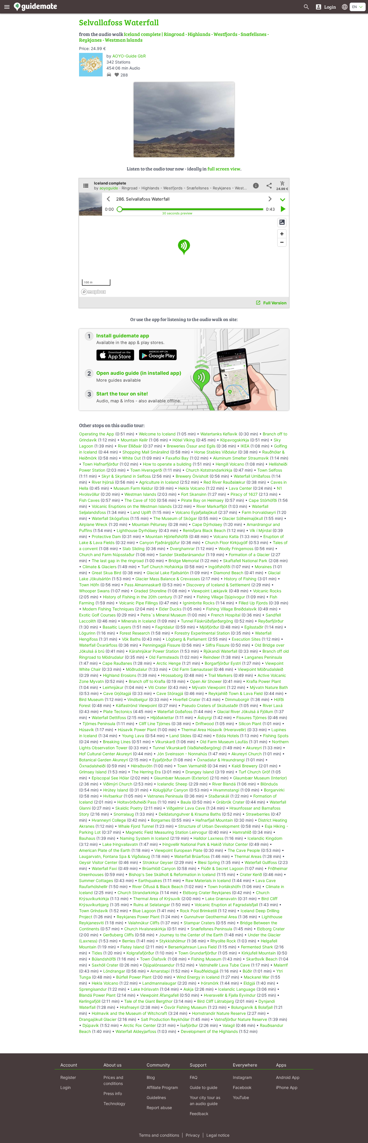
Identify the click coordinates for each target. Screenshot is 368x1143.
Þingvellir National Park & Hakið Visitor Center (205, 844)
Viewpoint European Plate (178, 850)
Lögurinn (87, 633)
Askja (188, 989)
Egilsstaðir (253, 627)
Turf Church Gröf (254, 771)
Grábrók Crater (230, 802)
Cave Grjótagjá (117, 693)
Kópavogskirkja (234, 439)
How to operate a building (167, 464)
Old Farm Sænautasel (192, 669)
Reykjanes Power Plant (138, 916)
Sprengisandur (93, 989)
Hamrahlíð (242, 832)
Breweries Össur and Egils (191, 445)
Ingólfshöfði (219, 566)
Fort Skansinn (193, 494)
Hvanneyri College (109, 820)
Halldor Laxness (208, 838)
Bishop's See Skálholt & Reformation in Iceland (172, 874)
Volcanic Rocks (267, 590)
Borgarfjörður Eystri (223, 663)
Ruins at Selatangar (151, 904)
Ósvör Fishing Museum (185, 1007)
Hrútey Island (115, 789)
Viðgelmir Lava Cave (185, 808)
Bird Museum (91, 699)
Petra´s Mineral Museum (163, 614)
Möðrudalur (136, 669)
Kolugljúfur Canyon (170, 789)
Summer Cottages (96, 880)
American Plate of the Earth (104, 850)
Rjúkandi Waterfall (220, 651)
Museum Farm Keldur (133, 488)
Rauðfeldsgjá (206, 971)
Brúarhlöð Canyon (159, 868)
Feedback (199, 1113)
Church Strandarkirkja (138, 892)
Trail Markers (220, 675)
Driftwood (204, 723)
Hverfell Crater (186, 699)
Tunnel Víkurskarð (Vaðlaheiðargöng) (187, 747)
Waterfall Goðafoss (174, 711)
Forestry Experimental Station (202, 633)
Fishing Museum (206, 958)
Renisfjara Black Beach (204, 530)
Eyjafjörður (162, 759)
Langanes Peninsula (263, 657)
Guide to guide (203, 1087)
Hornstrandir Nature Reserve (219, 1013)
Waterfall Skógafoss (110, 518)
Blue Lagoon (144, 910)
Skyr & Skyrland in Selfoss (126, 476)
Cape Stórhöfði (263, 500)
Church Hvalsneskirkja (145, 928)
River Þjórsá (103, 482)
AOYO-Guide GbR (129, 55)
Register (68, 1077)
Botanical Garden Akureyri (103, 759)
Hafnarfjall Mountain (214, 820)
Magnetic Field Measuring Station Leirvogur (166, 832)
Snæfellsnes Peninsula (211, 928)
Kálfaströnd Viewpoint (136, 705)
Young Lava (133, 735)
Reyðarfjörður (270, 620)
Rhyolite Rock (223, 940)
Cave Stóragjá (169, 693)
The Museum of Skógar (175, 518)
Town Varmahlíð (191, 765)
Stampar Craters (199, 922)
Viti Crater (157, 687)
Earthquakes (150, 880)
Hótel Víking (183, 439)
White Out (131, 458)
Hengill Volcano (230, 464)
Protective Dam (106, 536)
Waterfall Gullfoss (261, 862)
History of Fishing (240, 578)
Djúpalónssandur (159, 965)
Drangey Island (199, 771)
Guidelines (156, 1097)
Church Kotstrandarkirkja (209, 470)
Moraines (263, 566)
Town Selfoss (269, 470)
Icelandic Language (236, 989)
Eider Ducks (170, 608)
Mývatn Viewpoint (209, 687)
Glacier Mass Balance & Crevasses (167, 578)
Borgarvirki (274, 789)
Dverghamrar (182, 548)
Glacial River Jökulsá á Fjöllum (245, 711)
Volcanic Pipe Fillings (138, 602)
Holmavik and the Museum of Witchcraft (129, 1013)
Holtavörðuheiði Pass (136, 802)
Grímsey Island (93, 771)
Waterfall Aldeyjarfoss (136, 1031)
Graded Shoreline (150, 590)
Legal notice (217, 1135)
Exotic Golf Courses (97, 614)
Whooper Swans (94, 590)
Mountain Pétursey (149, 524)
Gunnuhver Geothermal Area (210, 916)
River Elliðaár (130, 445)
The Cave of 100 (140, 500)
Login (65, 1087)
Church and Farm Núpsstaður (107, 554)
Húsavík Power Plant (137, 729)
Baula (186, 802)
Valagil (229, 1025)
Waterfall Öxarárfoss (98, 645)
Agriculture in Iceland (159, 482)
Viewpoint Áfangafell (159, 995)
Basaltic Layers (117, 627)
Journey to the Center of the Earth (191, 934)
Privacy (193, 1135)
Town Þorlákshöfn (224, 886)
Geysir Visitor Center (98, 862)
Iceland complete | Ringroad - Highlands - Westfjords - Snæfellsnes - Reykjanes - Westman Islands (174, 37)
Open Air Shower (206, 681)
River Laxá (273, 705)
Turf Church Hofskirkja (162, 566)
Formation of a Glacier (249, 554)
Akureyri (254, 747)
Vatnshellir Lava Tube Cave (224, 965)
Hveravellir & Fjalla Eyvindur (230, 995)
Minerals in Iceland (138, 620)
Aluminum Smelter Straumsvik (241, 458)
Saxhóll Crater (105, 965)
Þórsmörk (210, 983)
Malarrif (281, 965)
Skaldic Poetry (129, 808)
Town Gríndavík (93, 910)
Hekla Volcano (191, 488)
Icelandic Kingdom (265, 838)
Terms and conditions (159, 1135)
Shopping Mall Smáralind (145, 451)
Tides (97, 952)
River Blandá (224, 783)
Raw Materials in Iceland (208, 880)
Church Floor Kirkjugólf (226, 542)
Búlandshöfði (104, 958)
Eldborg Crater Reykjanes (207, 892)
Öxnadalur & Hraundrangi (221, 759)
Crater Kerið (251, 874)
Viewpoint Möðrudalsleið (260, 669)
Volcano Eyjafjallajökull (196, 512)
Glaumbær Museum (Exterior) (181, 777)
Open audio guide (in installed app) (138, 373)
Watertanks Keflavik (218, 433)
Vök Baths (131, 639)
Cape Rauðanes (117, 663)
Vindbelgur (137, 699)
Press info (112, 1093)
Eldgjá (249, 983)
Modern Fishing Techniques (108, 608)
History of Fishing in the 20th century (137, 596)
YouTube (241, 1097)
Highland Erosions (119, 675)
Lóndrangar (114, 971)
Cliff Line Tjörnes (154, 723)
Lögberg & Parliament (186, 639)
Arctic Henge (168, 663)
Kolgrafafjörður (140, 952)
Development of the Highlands (209, 1031)
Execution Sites (246, 639)
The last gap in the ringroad (118, 560)
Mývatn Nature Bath (269, 687)
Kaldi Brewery (245, 765)
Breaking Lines (117, 741)
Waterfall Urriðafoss (252, 476)
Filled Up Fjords (253, 602)
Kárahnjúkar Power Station (154, 651)
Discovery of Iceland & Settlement (218, 584)
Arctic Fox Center (139, 1025)
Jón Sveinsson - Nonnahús (182, 753)
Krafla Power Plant (263, 681)
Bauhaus (87, 838)
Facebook (242, 1087)
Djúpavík (91, 1025)
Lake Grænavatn (221, 898)
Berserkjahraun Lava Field (192, 946)
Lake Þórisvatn (145, 989)
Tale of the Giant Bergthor (148, 1001)
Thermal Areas (247, 856)
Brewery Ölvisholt (192, 476)
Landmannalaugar (159, 983)
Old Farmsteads (164, 657)
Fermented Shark (257, 946)
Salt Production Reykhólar (165, 1019)
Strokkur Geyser (158, 862)
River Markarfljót (211, 506)
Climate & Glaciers (99, 566)
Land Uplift (141, 512)
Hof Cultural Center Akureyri (105, 753)
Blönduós (269, 783)
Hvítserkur (112, 796)
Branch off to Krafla (147, 681)
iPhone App (287, 1087)
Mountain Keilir (134, 439)
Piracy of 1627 (244, 494)
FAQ (194, 1077)
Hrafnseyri (129, 1007)
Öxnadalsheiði (92, 765)
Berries (128, 940)
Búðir (247, 971)
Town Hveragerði (146, 470)
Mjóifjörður (209, 627)
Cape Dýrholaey (207, 524)
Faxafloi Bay (177, 458)
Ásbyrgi (205, 717)
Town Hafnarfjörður (101, 464)
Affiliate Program (162, 1087)
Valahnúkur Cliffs (143, 922)
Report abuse (159, 1107)
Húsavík (86, 729)
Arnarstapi (160, 971)
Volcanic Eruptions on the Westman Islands (132, 506)
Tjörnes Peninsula (99, 723)
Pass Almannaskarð (142, 584)
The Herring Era (146, 771)
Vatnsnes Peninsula (165, 796)
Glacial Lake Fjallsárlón (168, 572)
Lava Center (240, 488)
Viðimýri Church (117, 783)
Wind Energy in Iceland (198, 977)
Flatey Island (132, 946)
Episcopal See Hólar (110, 777)
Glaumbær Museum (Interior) (260, 777)
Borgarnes (160, 820)
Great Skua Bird (106, 572)
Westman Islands (140, 494)
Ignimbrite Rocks (198, 602)
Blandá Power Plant (97, 995)
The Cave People (244, 850)
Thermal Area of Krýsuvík (156, 898)
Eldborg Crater (271, 928)
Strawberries (258, 814)
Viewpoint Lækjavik (209, 590)
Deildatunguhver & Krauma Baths (190, 814)
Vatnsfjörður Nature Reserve (240, 1019)
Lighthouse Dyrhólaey (137, 530)
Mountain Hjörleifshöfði (166, 536)
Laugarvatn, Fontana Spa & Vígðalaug (114, 856)
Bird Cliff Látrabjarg (215, 1001)
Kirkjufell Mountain (258, 952)
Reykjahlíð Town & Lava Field (235, 693)
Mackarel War (256, 977)
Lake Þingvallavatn (120, 844)
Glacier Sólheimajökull (242, 518)
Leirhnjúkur (113, 687)
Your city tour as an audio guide (205, 1100)
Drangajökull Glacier (97, 1019)
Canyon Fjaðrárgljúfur (159, 542)
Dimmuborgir (237, 699)
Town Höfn (89, 584)
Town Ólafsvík (153, 958)
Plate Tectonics (117, 711)
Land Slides (180, 735)
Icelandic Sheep (172, 783)
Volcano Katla (226, 536)
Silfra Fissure (217, 645)
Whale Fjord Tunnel (136, 826)
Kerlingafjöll (89, 1001)
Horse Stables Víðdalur (215, 451)
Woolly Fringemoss (235, 548)
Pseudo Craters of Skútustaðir (210, 705)
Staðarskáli (218, 796)
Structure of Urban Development (208, 826)
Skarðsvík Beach (261, 958)
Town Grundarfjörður (197, 952)
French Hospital (225, 614)
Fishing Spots (275, 735)
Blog (151, 1077)
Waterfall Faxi (104, 868)
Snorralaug (124, 814)
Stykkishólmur (172, 940)
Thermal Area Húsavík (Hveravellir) (213, 729)
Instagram (242, 1077)
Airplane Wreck (93, 524)
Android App (288, 1077)
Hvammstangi (226, 789)
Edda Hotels (227, 735)
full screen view (224, 169)
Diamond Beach (228, 572)
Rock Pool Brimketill (198, 910)
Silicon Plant (250, 723)
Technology (114, 1103)
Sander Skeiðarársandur (182, 554)
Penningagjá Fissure (161, 645)
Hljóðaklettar (162, 717)
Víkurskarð (165, 741)
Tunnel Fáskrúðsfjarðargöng (207, 620)
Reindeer (211, 657)
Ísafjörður (189, 1025)
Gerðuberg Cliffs (118, 934)
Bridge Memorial (183, 560)
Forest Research (135, 633)
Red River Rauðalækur (224, 482)
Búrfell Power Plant (134, 977)
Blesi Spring (209, 862)
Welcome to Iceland (157, 433)
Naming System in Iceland (144, 838)
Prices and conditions (113, 1080)
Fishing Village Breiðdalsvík (231, 608)
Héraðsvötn (141, 765)
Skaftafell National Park (245, 560)
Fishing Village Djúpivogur (221, 596)
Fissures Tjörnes (251, 717)
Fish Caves (89, 500)
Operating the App (96, 433)
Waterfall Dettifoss (109, 717)
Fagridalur (164, 627)
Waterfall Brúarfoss (192, 856)
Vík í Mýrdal (260, 530)
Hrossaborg (172, 675)
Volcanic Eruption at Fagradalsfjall (226, 904)
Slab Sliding (133, 548)
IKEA (245, 445)
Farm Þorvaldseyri (259, 512)
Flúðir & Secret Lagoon (222, 868)
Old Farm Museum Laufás (224, 741)
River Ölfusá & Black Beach (157, 886)
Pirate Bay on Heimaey (202, 500)
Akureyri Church (246, 753)
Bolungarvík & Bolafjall (252, 1007)
